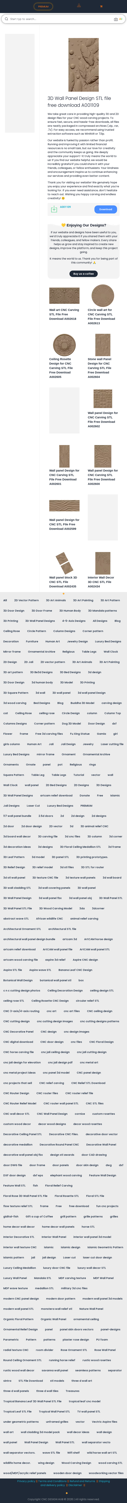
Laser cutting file (112, 744)
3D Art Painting (83, 600)
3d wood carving (14, 703)
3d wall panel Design (92, 693)
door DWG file (12, 1165)
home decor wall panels (58, 1227)
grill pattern (68, 1216)
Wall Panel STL (65, 1442)
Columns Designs (15, 723)
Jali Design (68, 744)
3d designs (45, 847)
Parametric (11, 1340)
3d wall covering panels (54, 888)
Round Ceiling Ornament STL (22, 1360)
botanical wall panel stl (55, 980)
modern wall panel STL (18, 1309)
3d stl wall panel (14, 878)
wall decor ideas (78, 1432)
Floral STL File (95, 1196)
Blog (118, 621)
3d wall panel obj (80, 898)
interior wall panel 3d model (92, 1237)
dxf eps (38, 1175)
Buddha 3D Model (82, 703)
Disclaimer (75, 1485)
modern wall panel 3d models (103, 1299)
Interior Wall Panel (54, 1237)
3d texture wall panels (80, 878)
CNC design (49, 1032)
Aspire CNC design (85, 960)
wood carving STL (110, 1463)
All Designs (100, 621)
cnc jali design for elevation (22, 1062)
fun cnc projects (107, 1206)
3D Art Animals (56, 600)
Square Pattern (13, 775)
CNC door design (52, 1042)
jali (33, 1257)
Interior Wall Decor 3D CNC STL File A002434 (101, 582)
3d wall (40, 693)
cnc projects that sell (17, 1083)
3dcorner (98, 908)
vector (95, 775)
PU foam (102, 1340)
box (81, 980)
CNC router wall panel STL (61, 1103)
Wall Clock (111, 652)
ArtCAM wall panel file (57, 949)
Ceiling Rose (11, 631)
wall (110, 775)
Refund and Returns (83, 1481)
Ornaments (11, 764)
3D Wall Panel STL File (17, 908)
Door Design (96, 723)
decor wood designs (52, 1124)
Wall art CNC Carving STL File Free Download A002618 (64, 314)
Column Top (112, 713)
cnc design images (76, 1032)
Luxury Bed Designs (108, 641)
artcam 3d (70, 939)
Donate (85, 795)
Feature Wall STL (14, 1185)
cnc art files (72, 1011)
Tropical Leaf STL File (17, 1411)
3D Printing (10, 621)
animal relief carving (84, 919)
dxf (114, 723)
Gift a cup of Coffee (39, 1216)
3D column (94, 836)
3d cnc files (72, 836)
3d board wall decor (17, 836)
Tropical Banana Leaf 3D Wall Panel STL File (32, 1401)
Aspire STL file (12, 970)
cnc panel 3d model (56, 1073)
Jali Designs (11, 806)
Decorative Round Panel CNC (59, 1145)
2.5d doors (46, 816)
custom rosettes (103, 1114)
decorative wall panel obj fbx (23, 1155)
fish (35, 1185)
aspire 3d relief (55, 960)
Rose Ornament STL (74, 1350)
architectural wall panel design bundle (29, 939)
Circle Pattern (36, 631)
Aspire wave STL (40, 970)
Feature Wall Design (102, 1175)
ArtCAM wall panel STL (95, 949)
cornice (80, 1114)
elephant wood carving (66, 1175)
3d (71, 826)
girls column (11, 744)
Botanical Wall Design (18, 980)
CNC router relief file (79, 1093)
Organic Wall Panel (53, 1319)
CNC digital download (18, 1042)
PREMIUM (86, 806)
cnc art (51, 1011)
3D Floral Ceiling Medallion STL (80, 847)
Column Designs (64, 631)
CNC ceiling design (99, 1011)
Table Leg (37, 775)
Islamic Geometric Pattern (105, 1247)
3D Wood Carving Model (55, 908)
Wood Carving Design (76, 1463)
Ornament (69, 754)
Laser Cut (33, 806)
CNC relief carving (51, 1083)
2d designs (99, 816)
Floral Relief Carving (58, 1185)
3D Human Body (70, 611)
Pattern (31, 1340)
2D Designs (81, 785)
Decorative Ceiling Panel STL (22, 1134)
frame (24, 734)
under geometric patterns (21, 1422)
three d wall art (81, 1381)
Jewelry (88, 744)
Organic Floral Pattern (18, 1319)
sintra (7, 1381)
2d (62, 816)
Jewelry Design (77, 641)
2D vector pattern (53, 662)
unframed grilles (57, 1422)
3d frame (114, 847)
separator (115, 1370)
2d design (77, 816)
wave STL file (51, 1453)
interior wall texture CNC (20, 1247)
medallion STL (44, 1288)
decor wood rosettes (87, 1124)
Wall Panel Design (36, 1442)
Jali (51, 744)
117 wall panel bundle (17, 816)
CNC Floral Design (101, 1042)
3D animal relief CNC (94, 826)
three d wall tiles (47, 1391)
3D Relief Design (14, 867)
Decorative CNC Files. (63, 1134)
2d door (8, 826)
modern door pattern (60, 1299)
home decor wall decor (19, 1227)
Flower (7, 734)
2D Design (10, 662)
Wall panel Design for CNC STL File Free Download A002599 (64, 524)
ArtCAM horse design (98, 939)
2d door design (31, 826)
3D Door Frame (42, 611)
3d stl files (67, 867)
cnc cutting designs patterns (99, 1021)
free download (79, 1206)
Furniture (32, 641)
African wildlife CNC (49, 919)
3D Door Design (13, 611)
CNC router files (47, 1093)
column (92, 713)
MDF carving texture (72, 1278)
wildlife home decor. (17, 1463)
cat (5, 713)
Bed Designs (42, 703)
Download (105, 209)
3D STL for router (92, 867)
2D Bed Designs (56, 785)
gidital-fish (10, 1216)
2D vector (56, 826)
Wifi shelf (73, 1453)
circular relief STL (87, 1001)
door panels (60, 1165)
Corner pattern (93, 631)
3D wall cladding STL (17, 888)
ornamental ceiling (86, 1319)
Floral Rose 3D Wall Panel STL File (25, 1196)
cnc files (76, 1042)
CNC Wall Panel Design (52, 1114)
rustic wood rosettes (97, 1360)
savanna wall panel (55, 1370)
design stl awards (62, 1155)
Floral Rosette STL (67, 1196)
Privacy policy (26, 1481)
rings (92, 764)
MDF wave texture (15, 1288)
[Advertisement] (20, 83)
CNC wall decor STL (16, 1114)
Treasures (72, 1391)
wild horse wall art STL (102, 1453)
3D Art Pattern (110, 600)
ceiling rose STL (13, 1001)
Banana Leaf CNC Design (75, 970)
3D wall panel (61, 693)
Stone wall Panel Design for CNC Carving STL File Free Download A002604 (99, 368)
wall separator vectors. (19, 1453)
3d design (94, 672)
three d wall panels (16, 1391)
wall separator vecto (96, 1442)
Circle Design (71, 713)
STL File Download (31, 1381)
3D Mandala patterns (102, 611)
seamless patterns (88, 1370)
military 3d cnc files (74, 1288)
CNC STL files (95, 1103)
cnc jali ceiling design (55, 1052)
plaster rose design (76, 1340)
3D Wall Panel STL (111, 898)
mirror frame (45, 754)
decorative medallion (17, 1145)
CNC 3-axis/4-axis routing (21, 1011)
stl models (57, 1381)
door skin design (87, 1165)
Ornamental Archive (41, 652)
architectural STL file (62, 929)
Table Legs (89, 652)
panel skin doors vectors (76, 1329)
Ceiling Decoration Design (65, 990)
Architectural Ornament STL (22, 929)
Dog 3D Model (71, 723)
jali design (49, 1257)
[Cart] (101, 6)
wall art (8, 1432)
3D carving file (48, 836)
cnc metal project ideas (19, 1073)
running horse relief (62, 1360)
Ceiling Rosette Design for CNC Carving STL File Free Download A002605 (61, 368)
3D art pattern (13, 672)
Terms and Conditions (52, 1481)
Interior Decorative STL (18, 1237)
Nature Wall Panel (91, 1309)
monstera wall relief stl (56, 1309)
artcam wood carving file (20, 960)
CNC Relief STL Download (88, 1083)
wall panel (32, 785)
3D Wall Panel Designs (40, 621)
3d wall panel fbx (50, 898)
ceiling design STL (102, 990)
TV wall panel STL (88, 1411)
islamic (49, 1247)
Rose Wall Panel (105, 1350)
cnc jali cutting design (91, 1052)
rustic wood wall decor (18, 1370)
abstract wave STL (16, 919)
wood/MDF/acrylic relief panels (24, 1473)
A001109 (65, 207)
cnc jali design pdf (60, 1062)
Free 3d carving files (49, 734)
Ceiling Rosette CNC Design (50, 1001)
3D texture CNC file (45, 878)
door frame (37, 1165)
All (5, 600)
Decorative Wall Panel (101, 1145)
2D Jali (28, 662)
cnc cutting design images (55, 1021)
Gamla (101, 734)
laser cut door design (97, 1257)
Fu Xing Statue (80, 734)
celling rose (47, 713)
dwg (109, 1165)
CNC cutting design (16, 1021)
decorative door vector (102, 1134)
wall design (104, 1432)
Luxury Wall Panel (15, 1278)
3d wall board (112, 878)
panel (46, 764)
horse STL (88, 1227)
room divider (44, 1350)
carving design (112, 703)
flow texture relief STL (18, 1206)
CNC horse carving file (18, 1052)
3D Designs (103, 785)
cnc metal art (89, 1062)
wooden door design (67, 1473)
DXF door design (14, 1175)
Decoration (11, 641)
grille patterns (93, 1216)
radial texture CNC (16, 1350)
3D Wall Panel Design (17, 898)
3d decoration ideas (17, 847)
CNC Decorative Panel (18, 1032)
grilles (114, 1216)
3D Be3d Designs (41, 672)
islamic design (70, 1247)
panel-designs (110, 1329)
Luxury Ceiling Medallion (19, 1268)
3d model (38, 857)
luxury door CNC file (56, 1268)
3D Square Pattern (15, 693)
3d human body (42, 682)
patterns (49, 1340)
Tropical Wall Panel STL (54, 1411)
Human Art (52, 641)
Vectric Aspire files (104, 1422)
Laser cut (69, 1257)
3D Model (66, 682)
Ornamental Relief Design (20, 1329)
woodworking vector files (106, 1473)
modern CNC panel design (21, 1299)
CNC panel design (89, 1073)
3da (82, 908)
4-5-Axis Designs (73, 621)
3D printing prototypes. (92, 857)
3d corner (115, 836)
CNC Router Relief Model (19, 1103)
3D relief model (42, 867)
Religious (69, 652)
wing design (46, 1463)
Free (100, 795)
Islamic (115, 795)
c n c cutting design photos (21, 990)
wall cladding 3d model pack (40, 1432)
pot (60, 764)
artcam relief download (56, 795)
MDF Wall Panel (103, 1278)
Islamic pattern (13, 1257)
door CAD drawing (94, 1155)
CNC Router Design (16, 1093)
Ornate (31, 764)
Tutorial (78, 775)
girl (115, 734)
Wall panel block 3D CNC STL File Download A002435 (63, 582)
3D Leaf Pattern (13, 857)
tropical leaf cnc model (84, 1401)
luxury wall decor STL (92, 1268)
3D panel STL (60, 857)
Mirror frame (12, 652)
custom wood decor (17, 1124)
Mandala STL (42, 1278)
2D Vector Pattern (26, 600)
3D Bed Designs (70, 672)
